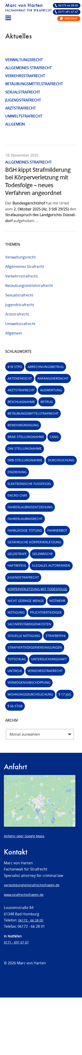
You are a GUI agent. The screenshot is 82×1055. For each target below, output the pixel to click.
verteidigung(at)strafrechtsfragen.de (31, 885)
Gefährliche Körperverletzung (34, 542)
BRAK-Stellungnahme (26, 437)
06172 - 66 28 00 (30, 920)
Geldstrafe (17, 554)
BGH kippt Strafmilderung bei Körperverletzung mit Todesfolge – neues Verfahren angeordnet (38, 181)
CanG (54, 437)
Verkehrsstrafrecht (25, 75)
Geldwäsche (42, 554)
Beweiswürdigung (23, 425)
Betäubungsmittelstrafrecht (34, 83)
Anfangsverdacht (52, 378)
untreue (15, 671)
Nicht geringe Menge (26, 600)
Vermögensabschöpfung (29, 682)
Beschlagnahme (21, 402)
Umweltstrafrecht (23, 116)
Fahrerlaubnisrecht (25, 519)
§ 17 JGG (65, 694)
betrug (47, 402)
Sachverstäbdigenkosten (29, 624)
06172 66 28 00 (68, 5)
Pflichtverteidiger (46, 612)
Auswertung (51, 390)
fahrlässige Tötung (25, 530)
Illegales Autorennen (51, 565)
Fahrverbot (57, 530)
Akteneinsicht (20, 378)
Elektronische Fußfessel (29, 483)
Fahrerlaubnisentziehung (30, 507)
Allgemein (15, 124)
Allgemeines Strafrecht (28, 67)
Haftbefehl (17, 565)
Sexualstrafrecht (22, 92)
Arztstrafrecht (20, 108)
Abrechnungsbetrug (46, 366)
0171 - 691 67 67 (16, 942)
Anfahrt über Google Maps (24, 836)
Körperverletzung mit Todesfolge (37, 589)
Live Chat (71, 18)
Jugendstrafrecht (23, 100)
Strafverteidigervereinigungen (35, 647)
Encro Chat (17, 495)
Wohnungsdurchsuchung (30, 694)
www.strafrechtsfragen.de (24, 894)
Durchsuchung (61, 460)
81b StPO (15, 366)
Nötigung (16, 612)
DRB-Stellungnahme (25, 460)
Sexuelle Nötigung (24, 636)
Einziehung (17, 472)
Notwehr (57, 600)
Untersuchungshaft (49, 659)
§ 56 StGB (15, 706)
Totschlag (17, 659)
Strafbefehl (56, 636)
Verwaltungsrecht (24, 59)
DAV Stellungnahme (25, 448)
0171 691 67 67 (68, 12)
